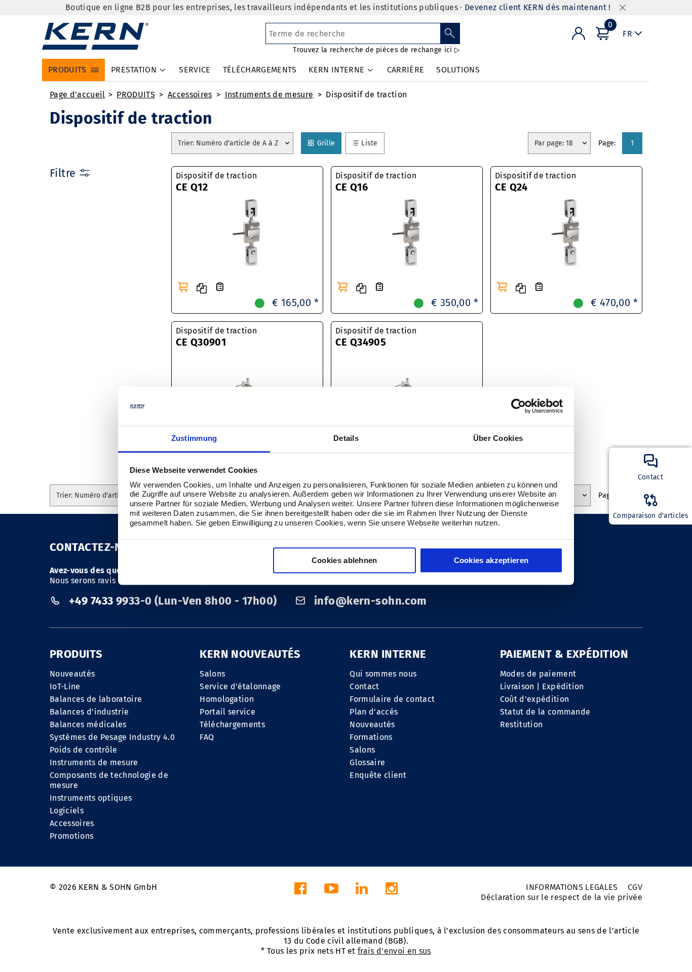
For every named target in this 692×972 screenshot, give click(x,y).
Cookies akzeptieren (491, 560)
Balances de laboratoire (96, 699)
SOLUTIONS (458, 69)
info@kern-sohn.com (369, 601)
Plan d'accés (374, 712)
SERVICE (194, 69)
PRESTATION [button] (134, 69)
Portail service (227, 712)
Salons (212, 674)
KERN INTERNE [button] (336, 69)
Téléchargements (232, 724)
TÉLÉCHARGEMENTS (260, 69)
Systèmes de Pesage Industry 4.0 (112, 737)
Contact (364, 686)
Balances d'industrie (89, 712)
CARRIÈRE (406, 69)
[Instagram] (392, 891)
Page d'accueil (77, 94)
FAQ (207, 737)
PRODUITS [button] (67, 69)
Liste (372, 142)
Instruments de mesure (269, 94)
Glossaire (367, 762)
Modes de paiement (538, 674)
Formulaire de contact (392, 699)
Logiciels (67, 810)
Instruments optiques (91, 798)
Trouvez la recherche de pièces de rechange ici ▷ (376, 50)
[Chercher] (450, 33)
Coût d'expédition (534, 699)
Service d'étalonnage (240, 686)
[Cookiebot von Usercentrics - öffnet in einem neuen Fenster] (518, 406)
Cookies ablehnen (344, 560)
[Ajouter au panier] (183, 287)
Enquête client (378, 775)
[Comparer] (202, 288)
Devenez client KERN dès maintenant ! (538, 7)
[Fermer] (623, 8)
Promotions (71, 836)
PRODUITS (136, 94)
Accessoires (190, 94)
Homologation (227, 699)
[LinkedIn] (362, 891)
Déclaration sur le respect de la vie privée (561, 897)
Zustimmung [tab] (194, 438)
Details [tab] (346, 438)
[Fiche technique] (220, 287)
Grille (329, 142)
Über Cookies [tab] (498, 438)
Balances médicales (88, 724)
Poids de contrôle (83, 750)
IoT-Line (65, 686)
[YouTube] (331, 891)
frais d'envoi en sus (394, 951)
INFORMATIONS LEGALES (572, 887)
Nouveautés (72, 674)
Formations (371, 737)
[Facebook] (300, 891)
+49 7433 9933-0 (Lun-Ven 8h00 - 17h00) (173, 601)
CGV (635, 887)
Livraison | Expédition (542, 686)
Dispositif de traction (366, 94)
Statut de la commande (545, 712)
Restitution (521, 724)
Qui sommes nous (383, 674)
